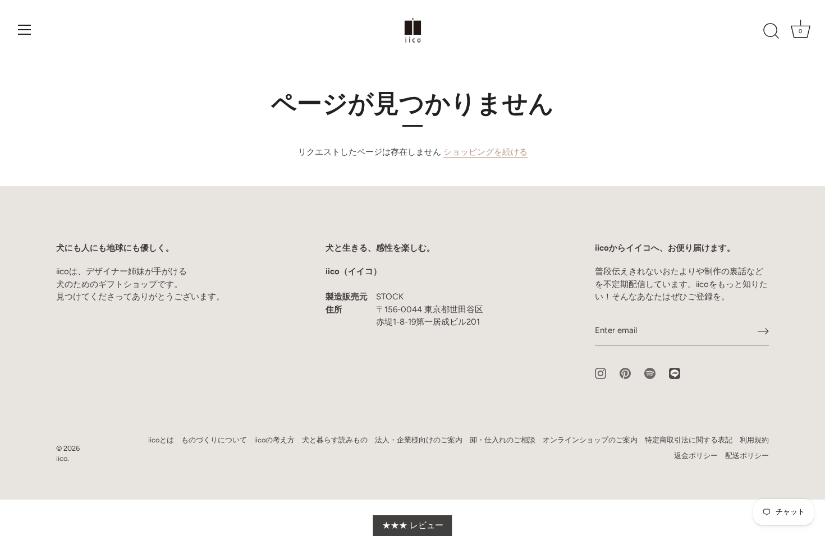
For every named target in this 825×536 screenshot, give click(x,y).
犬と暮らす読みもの (335, 440)
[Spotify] (650, 372)
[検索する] (771, 31)
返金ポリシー (696, 455)
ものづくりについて (214, 440)
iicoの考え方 (274, 440)
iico (61, 458)
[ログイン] (763, 330)
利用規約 (754, 440)
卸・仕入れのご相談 (502, 440)
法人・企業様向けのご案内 (418, 440)
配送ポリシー (747, 455)
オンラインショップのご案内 (590, 440)
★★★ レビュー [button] (412, 525)
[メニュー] (24, 29)
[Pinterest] (625, 372)
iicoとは (161, 440)
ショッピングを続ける (485, 152)
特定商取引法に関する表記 (688, 440)
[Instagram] (600, 372)
